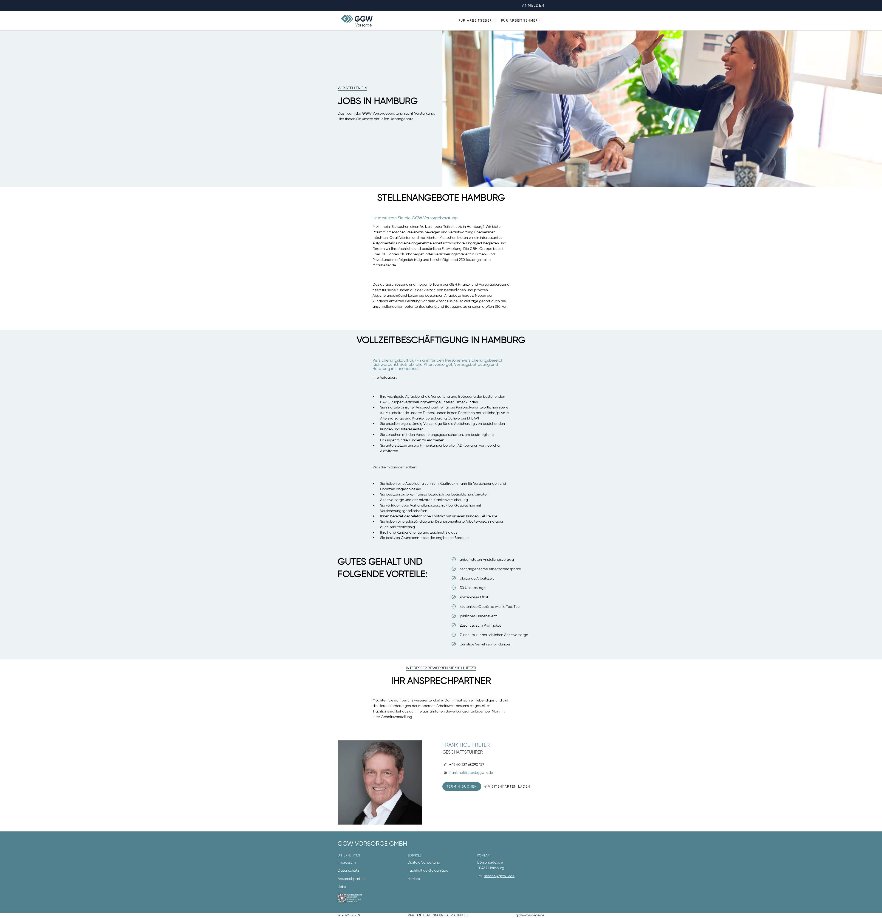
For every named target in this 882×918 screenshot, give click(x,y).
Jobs (342, 886)
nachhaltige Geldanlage (427, 870)
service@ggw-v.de (499, 876)
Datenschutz (348, 870)
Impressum (347, 862)
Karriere (413, 878)
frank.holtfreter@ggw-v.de (471, 772)
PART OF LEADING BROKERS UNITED (438, 915)
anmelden (533, 5)
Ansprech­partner (352, 878)
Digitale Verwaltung (423, 862)
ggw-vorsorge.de (530, 915)
